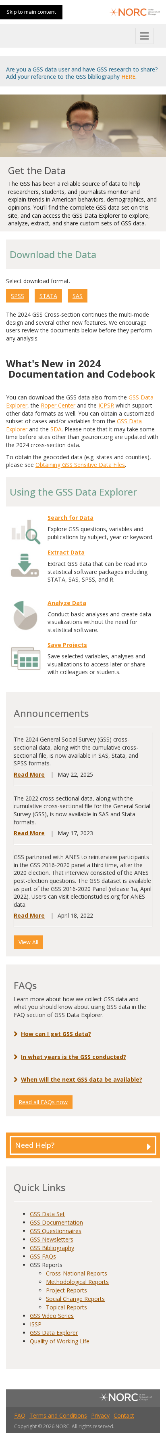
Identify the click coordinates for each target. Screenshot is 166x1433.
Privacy (100, 1415)
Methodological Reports (77, 1282)
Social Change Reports (75, 1299)
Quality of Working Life (59, 1341)
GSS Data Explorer (54, 1332)
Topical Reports (66, 1307)
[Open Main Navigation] (144, 36)
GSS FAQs (43, 1256)
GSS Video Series (52, 1316)
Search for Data (70, 517)
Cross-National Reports (76, 1273)
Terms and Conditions (58, 1415)
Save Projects (67, 645)
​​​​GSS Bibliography (52, 1248)
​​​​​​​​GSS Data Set (47, 1214)
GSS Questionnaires (55, 1231)
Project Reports (66, 1290)
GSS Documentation (56, 1222)
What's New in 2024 (53, 363)
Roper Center (58, 405)
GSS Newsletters (51, 1239)
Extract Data (66, 552)
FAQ (19, 1415)
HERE (128, 76)
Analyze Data (67, 603)
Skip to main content (31, 11)
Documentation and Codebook (81, 373)
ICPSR (106, 405)
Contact (124, 1415)
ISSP (36, 1324)
